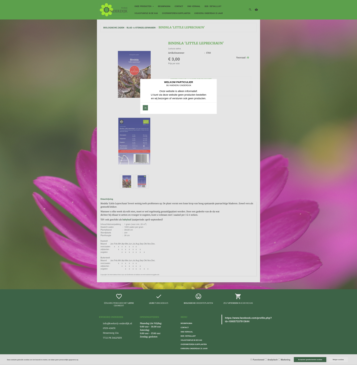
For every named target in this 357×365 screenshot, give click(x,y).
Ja (145, 108)
